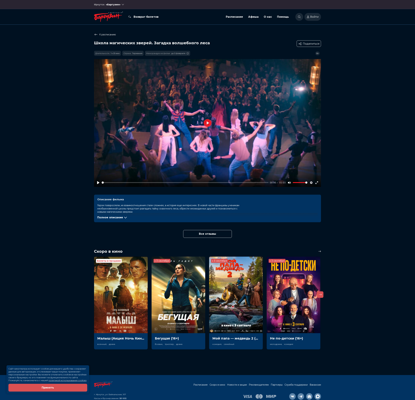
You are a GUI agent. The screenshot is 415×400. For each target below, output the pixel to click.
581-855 (122, 398)
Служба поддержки (296, 384)
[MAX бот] (317, 396)
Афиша (253, 16)
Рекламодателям (259, 384)
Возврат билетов (146, 16)
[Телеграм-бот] (309, 396)
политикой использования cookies (67, 380)
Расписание (234, 16)
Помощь (283, 16)
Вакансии (315, 384)
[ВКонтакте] (292, 396)
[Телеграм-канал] (301, 396)
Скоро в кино (217, 384)
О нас (268, 16)
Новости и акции (237, 384)
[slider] (185, 182)
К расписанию (107, 34)
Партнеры (277, 384)
